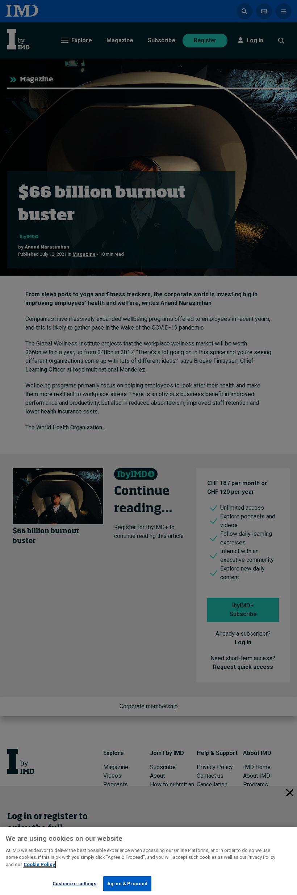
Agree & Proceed (127, 883)
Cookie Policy (39, 864)
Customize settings (74, 883)
